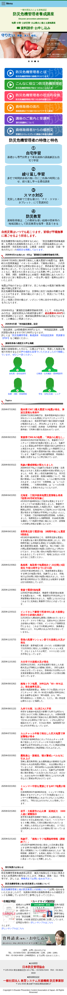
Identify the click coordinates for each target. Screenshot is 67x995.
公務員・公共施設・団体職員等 (49, 373)
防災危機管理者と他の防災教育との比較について (25, 889)
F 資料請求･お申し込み (33, 28)
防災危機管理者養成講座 (33, 14)
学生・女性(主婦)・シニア (49, 394)
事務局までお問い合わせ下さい (36, 878)
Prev (3, 44)
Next (63, 44)
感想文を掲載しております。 (31, 249)
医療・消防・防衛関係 (17, 394)
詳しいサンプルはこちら (13, 928)
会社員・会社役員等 (17, 373)
